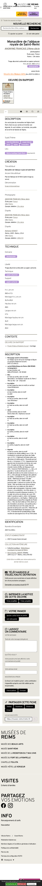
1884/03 (20, 238)
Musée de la (18, 753)
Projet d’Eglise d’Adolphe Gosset (8, 92)
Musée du (16, 758)
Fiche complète (26, 601)
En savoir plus (36, 7)
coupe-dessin (26, 142)
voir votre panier (34, 34)
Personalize (31, 884)
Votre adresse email (11, 669)
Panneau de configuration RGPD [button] (11, 856)
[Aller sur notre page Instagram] (10, 805)
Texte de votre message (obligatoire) (16, 639)
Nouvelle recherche (27, 24)
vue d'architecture (13, 142)
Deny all (22, 884)
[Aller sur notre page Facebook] (3, 805)
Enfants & (8, 785)
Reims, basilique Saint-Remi (16, 153)
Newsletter (5, 825)
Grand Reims (18, 836)
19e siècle (20, 206)
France (15, 202)
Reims (11, 204)
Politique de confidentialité (9, 848)
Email (9, 710)
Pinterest (29, 707)
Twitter (9, 707)
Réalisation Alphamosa (8, 840)
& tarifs (11, 820)
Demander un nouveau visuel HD (15, 585)
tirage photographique (12, 186)
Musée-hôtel (13, 767)
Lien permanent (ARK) (11, 715)
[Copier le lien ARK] (34, 719)
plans (8, 145)
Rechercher (35, 28)
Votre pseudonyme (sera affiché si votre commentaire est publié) (17, 660)
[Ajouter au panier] (12, 84)
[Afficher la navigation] (5, 4)
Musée (34, 14)
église (16, 145)
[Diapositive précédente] (4, 93)
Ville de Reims (5, 836)
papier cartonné (12, 282)
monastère (25, 145)
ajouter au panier (16, 34)
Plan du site (5, 852)
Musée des (22, 14)
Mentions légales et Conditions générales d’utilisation (18, 844)
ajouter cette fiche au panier (17, 616)
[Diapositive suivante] (38, 93)
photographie (33, 66)
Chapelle (9, 762)
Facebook (19, 707)
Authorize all (12, 884)
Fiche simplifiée (12, 601)
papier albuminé (12, 275)
